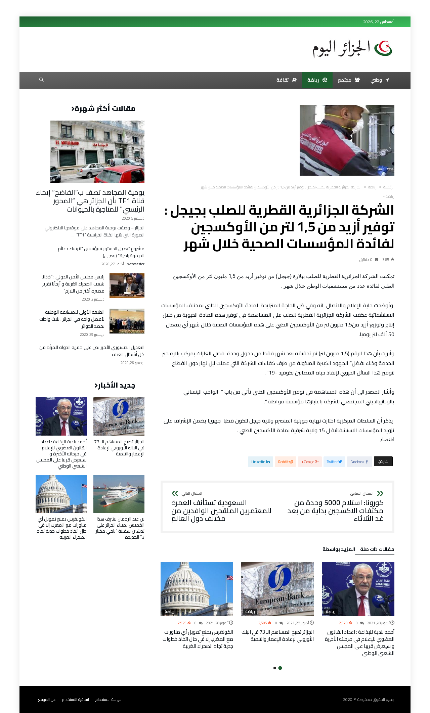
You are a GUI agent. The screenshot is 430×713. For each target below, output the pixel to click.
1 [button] (280, 668)
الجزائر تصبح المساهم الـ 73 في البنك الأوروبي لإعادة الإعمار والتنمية (278, 635)
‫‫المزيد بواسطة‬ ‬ (337, 550)
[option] (358, 609)
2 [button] (274, 668)
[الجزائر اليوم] (352, 37)
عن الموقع (47, 699)
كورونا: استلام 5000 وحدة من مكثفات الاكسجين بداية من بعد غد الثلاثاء (336, 507)
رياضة (372, 187)
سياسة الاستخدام (108, 699)
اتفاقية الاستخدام (75, 699)
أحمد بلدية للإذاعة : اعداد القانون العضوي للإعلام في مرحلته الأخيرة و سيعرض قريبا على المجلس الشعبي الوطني (359, 642)
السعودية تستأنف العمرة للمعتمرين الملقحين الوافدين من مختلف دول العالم (221, 507)
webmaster (135, 264)
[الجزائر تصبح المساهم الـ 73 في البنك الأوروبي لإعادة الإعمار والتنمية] (277, 589)
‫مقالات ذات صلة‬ (377, 550)
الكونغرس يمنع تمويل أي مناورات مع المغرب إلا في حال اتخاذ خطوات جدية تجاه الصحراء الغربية (198, 639)
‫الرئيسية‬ (388, 187)
